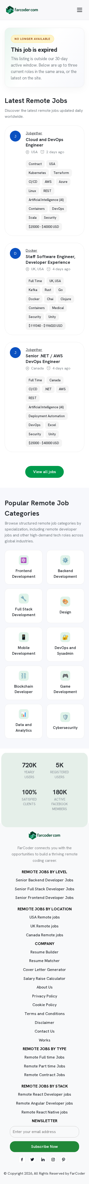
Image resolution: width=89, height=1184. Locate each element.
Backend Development (65, 568)
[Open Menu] (79, 9)
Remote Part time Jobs (44, 1066)
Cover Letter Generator (44, 969)
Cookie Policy (44, 1004)
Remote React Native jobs (45, 1112)
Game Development (65, 684)
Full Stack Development (23, 606)
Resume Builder (44, 952)
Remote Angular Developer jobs (44, 1103)
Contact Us (45, 1031)
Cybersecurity (65, 722)
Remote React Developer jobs (44, 1094)
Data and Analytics (24, 722)
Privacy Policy (44, 996)
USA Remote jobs (44, 917)
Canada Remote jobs (44, 935)
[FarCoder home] (22, 10)
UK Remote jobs (44, 926)
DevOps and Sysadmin (65, 645)
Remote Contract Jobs (44, 1074)
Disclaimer (44, 1022)
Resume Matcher (44, 960)
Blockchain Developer (23, 684)
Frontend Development (23, 568)
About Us (45, 987)
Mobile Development (23, 645)
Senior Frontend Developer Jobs (44, 897)
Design (65, 606)
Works (44, 1040)
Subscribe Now (44, 1146)
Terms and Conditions (44, 1013)
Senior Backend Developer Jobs (44, 880)
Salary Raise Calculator (44, 978)
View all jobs (44, 471)
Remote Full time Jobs (44, 1057)
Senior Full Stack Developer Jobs (44, 889)
